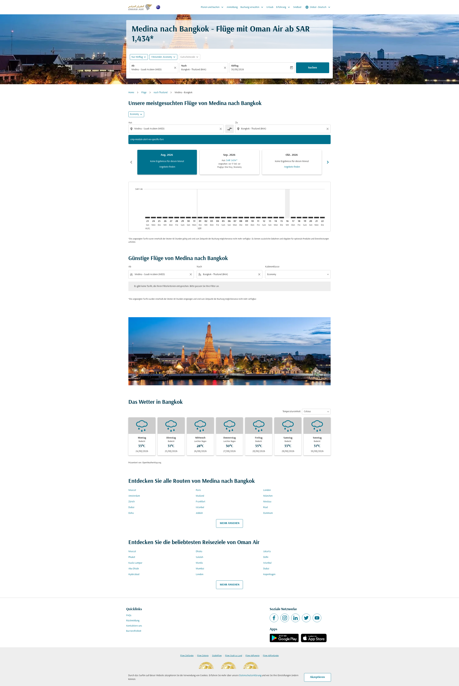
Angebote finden (167, 167)
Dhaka (199, 551)
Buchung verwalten (252, 7)
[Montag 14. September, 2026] (275, 217)
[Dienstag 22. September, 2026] (322, 217)
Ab (132, 66)
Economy (134, 114)
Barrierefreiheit (133, 631)
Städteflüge (217, 656)
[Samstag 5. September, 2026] (223, 217)
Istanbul (200, 507)
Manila (199, 563)
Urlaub (269, 7)
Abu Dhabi (133, 568)
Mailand (200, 496)
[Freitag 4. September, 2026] (217, 217)
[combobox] (152, 70)
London (267, 490)
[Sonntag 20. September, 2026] (310, 217)
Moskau (267, 501)
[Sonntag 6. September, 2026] (229, 217)
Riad (265, 507)
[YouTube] (317, 618)
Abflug (234, 66)
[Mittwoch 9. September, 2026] (246, 217)
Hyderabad (133, 574)
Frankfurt (200, 501)
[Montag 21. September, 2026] (316, 217)
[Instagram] (284, 618)
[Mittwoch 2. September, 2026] (206, 217)
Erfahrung (283, 7)
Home (131, 92)
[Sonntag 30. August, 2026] (188, 217)
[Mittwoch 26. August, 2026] (165, 217)
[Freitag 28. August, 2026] (176, 217)
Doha (131, 513)
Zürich (131, 501)
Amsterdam (134, 496)
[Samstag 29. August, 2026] (182, 217)
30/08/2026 (237, 69)
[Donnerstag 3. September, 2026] (211, 217)
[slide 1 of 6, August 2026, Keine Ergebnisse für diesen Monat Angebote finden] (167, 162)
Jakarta (267, 551)
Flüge (143, 92)
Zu (236, 122)
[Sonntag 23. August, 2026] (147, 217)
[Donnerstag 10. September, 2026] (252, 217)
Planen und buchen (212, 7)
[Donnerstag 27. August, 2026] (171, 217)
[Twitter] (306, 618)
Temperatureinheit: (292, 411)
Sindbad (297, 7)
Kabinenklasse (272, 266)
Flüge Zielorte (203, 656)
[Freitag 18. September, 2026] (299, 217)
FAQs (128, 615)
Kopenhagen (269, 574)
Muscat (132, 490)
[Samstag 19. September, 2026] (304, 217)
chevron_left (131, 162)
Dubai (131, 507)
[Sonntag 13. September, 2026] (270, 217)
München (268, 496)
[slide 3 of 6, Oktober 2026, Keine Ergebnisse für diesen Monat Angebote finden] (292, 162)
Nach (184, 66)
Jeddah (199, 513)
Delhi (265, 557)
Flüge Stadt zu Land (233, 656)
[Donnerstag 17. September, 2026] (293, 217)
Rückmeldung (132, 620)
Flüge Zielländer (187, 656)
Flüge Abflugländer (271, 656)
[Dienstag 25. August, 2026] (159, 217)
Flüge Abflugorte (252, 656)
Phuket (131, 557)
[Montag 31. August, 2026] (194, 217)
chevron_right (328, 162)
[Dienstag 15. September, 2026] (281, 217)
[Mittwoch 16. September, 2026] (287, 203)
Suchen (312, 67)
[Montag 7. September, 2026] (235, 217)
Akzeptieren (317, 677)
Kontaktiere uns (134, 626)
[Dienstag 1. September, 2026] (200, 217)
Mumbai (200, 568)
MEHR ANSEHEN (229, 523)
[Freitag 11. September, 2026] (258, 217)
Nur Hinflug (137, 57)
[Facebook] (274, 618)
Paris (198, 490)
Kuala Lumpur (135, 563)
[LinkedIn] (295, 618)
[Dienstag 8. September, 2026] (240, 217)
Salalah (199, 557)
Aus (130, 122)
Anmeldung (232, 7)
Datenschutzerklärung (250, 675)
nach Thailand (160, 92)
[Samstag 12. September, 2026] (264, 217)
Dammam (268, 513)
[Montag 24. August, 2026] (153, 217)
